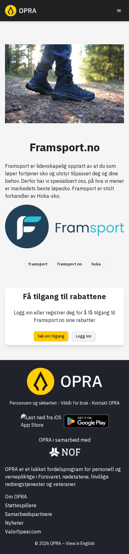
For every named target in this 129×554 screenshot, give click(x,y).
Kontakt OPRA (106, 403)
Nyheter (14, 523)
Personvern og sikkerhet (33, 403)
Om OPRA (16, 496)
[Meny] (119, 11)
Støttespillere (20, 505)
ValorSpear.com (23, 531)
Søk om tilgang (51, 336)
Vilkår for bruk (74, 403)
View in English (80, 543)
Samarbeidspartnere (28, 514)
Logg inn (83, 336)
